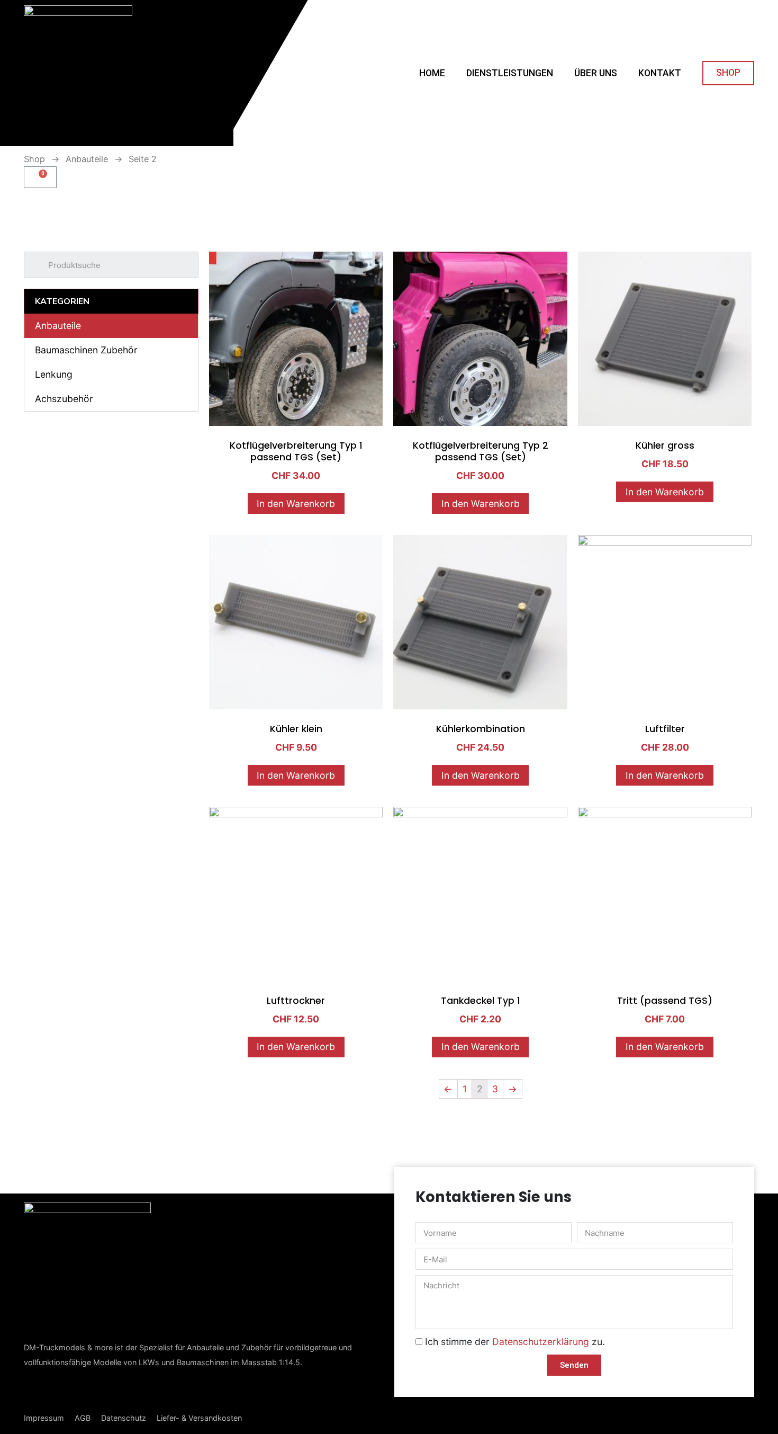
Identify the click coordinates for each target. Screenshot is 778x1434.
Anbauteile (87, 159)
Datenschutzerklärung (540, 1341)
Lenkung (54, 374)
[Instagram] (63, 1390)
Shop (34, 159)
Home (432, 73)
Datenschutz (123, 1417)
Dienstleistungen (509, 73)
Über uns (595, 73)
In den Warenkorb (296, 503)
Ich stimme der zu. (515, 1341)
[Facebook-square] (33, 1390)
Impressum (44, 1417)
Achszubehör (64, 398)
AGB (83, 1417)
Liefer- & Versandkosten (199, 1417)
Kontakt (659, 73)
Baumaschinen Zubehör (86, 349)
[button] (728, 73)
